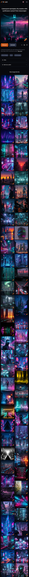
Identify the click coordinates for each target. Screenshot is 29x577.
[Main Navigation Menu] (26, 2)
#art (11, 55)
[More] (22, 45)
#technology (5, 55)
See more (20, 51)
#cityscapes (18, 55)
